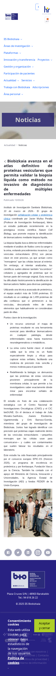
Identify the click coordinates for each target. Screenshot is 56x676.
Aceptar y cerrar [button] (44, 625)
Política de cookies (16, 660)
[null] (5, 161)
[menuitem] (12, 39)
